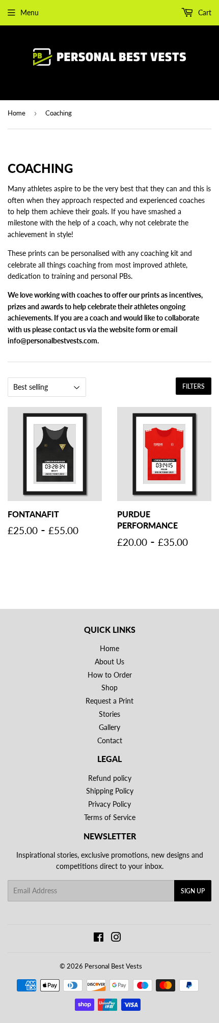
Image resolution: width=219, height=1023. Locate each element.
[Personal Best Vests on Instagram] (116, 938)
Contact (109, 740)
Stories (109, 714)
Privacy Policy (109, 804)
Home (16, 113)
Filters (193, 386)
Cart (203, 12)
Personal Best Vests (113, 966)
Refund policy (109, 778)
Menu (29, 12)
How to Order (110, 674)
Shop (109, 687)
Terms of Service (109, 817)
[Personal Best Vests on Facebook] (98, 938)
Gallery (109, 727)
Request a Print (109, 700)
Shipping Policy (109, 790)
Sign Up (193, 891)
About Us (109, 661)
